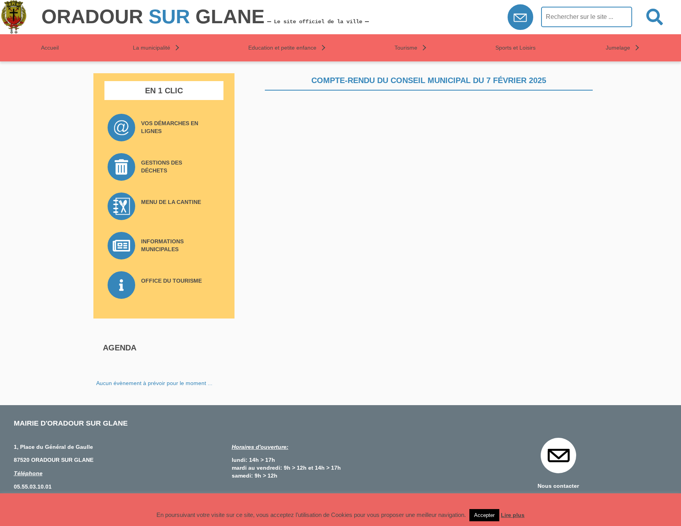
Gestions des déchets (161, 166)
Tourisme (405, 47)
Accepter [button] (484, 515)
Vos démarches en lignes (169, 127)
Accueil (50, 47)
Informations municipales (162, 245)
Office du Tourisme (171, 281)
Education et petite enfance (282, 47)
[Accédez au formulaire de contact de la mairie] (520, 19)
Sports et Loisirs (515, 47)
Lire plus (513, 515)
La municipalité (151, 47)
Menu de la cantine (171, 202)
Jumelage (618, 47)
